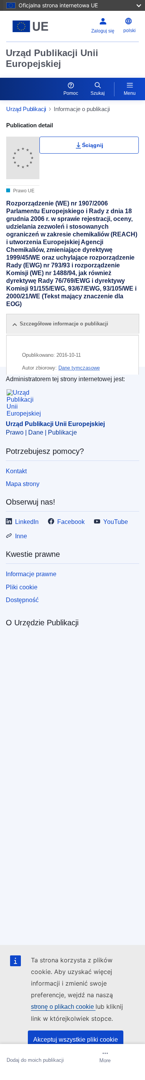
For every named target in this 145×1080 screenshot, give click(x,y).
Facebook (71, 522)
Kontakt (16, 471)
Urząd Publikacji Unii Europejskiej (52, 58)
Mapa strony (22, 484)
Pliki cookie (22, 587)
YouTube (115, 522)
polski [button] (129, 30)
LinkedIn (27, 522)
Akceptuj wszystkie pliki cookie (75, 1039)
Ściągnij (92, 145)
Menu (130, 93)
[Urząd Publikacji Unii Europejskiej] (30, 26)
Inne (21, 536)
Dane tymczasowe (79, 368)
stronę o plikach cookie (63, 1006)
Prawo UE (23, 190)
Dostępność (22, 600)
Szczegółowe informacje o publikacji (64, 324)
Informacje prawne (31, 574)
